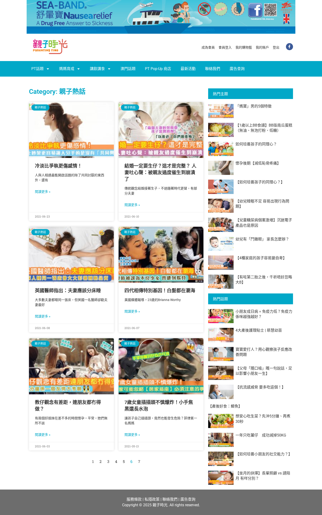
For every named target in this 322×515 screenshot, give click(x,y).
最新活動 (188, 68)
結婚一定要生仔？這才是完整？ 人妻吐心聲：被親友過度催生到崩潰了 (160, 172)
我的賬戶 (262, 47)
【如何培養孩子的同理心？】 (260, 182)
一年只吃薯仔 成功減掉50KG (260, 435)
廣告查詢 (237, 68)
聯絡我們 (212, 68)
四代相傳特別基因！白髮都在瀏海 (159, 290)
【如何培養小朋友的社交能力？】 (263, 454)
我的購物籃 (243, 47)
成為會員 (208, 47)
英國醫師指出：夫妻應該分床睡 (68, 290)
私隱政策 (152, 499)
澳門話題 (128, 68)
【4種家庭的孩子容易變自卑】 (261, 258)
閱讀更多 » (42, 192)
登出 (276, 47)
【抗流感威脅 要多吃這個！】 (260, 387)
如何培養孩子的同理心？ (256, 144)
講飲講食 (97, 68)
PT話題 (37, 68)
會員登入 (225, 47)
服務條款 (134, 499)
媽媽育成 (66, 68)
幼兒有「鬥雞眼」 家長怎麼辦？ (262, 239)
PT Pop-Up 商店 (158, 68)
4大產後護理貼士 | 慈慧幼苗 (258, 330)
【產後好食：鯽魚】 (225, 406)
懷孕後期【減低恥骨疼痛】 (258, 163)
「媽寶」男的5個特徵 (253, 106)
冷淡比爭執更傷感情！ (58, 166)
